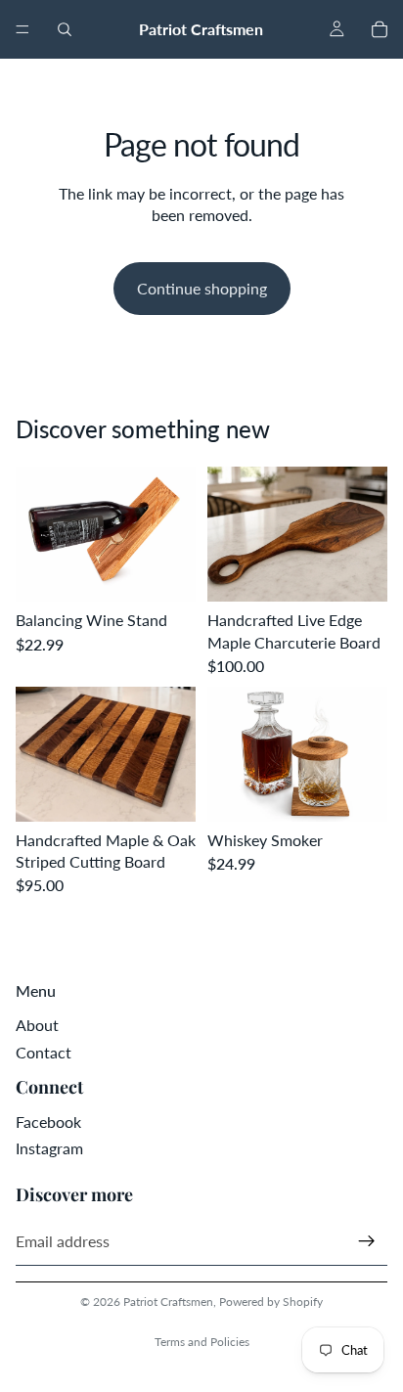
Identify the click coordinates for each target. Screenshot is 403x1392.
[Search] (64, 29)
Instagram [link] (49, 1148)
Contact (43, 1052)
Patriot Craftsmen (168, 1301)
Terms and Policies (202, 1341)
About (37, 1024)
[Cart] (379, 29)
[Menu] (22, 29)
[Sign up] (366, 1241)
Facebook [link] (48, 1121)
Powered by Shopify (271, 1301)
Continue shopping (202, 288)
